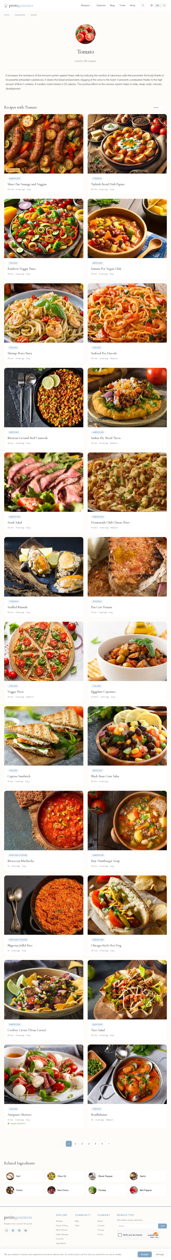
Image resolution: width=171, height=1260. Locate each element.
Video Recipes (62, 1234)
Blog (112, 5)
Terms (100, 1234)
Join (162, 1226)
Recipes (85, 5)
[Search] (143, 5)
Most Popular (62, 1229)
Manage (160, 1254)
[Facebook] (12, 1230)
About (100, 1221)
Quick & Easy (62, 1225)
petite (21, 5)
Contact (101, 1225)
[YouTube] (25, 1230)
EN (157, 5)
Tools (122, 5)
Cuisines (101, 5)
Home (6, 15)
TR (164, 5)
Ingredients (20, 15)
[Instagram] (6, 1230)
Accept (144, 1254)
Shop (132, 5)
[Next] (109, 1144)
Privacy (101, 1229)
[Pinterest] (19, 1230)
